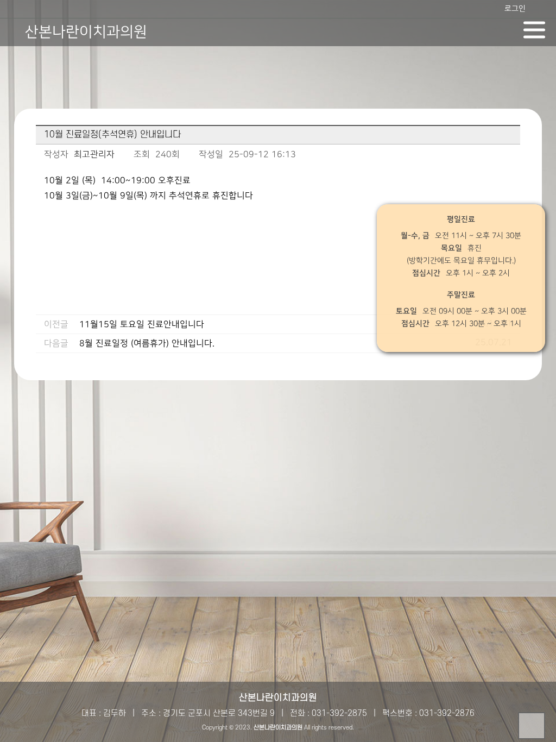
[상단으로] (531, 725)
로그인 (515, 8)
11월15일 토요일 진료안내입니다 (141, 324)
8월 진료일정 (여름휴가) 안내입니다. (146, 343)
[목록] (509, 156)
